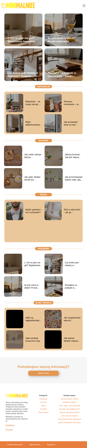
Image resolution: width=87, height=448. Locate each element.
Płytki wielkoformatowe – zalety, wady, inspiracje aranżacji (33, 123)
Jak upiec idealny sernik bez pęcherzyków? (32, 178)
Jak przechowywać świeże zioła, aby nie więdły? (74, 178)
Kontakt (9, 430)
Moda (43, 194)
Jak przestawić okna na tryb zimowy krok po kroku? (71, 123)
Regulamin (51, 444)
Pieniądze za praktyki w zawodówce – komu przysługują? (62, 74)
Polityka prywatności (15, 444)
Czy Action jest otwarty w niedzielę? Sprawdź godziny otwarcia (23, 74)
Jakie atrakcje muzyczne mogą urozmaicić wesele (33, 339)
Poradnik (43, 248)
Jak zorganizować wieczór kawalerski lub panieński (72, 319)
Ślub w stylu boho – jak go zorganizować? (72, 211)
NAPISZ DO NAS (43, 373)
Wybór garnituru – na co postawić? (33, 210)
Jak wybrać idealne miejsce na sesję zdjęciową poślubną (71, 339)
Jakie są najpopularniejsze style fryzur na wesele (33, 319)
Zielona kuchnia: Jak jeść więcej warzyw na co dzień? (72, 156)
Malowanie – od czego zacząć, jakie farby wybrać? (32, 103)
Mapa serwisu (35, 444)
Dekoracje (43, 86)
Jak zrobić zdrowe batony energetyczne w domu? (32, 156)
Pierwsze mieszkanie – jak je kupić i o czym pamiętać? (71, 103)
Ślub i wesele (43, 303)
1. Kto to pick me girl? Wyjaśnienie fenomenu (21, 40)
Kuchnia (43, 140)
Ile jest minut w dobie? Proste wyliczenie (61, 40)
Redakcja (10, 425)
